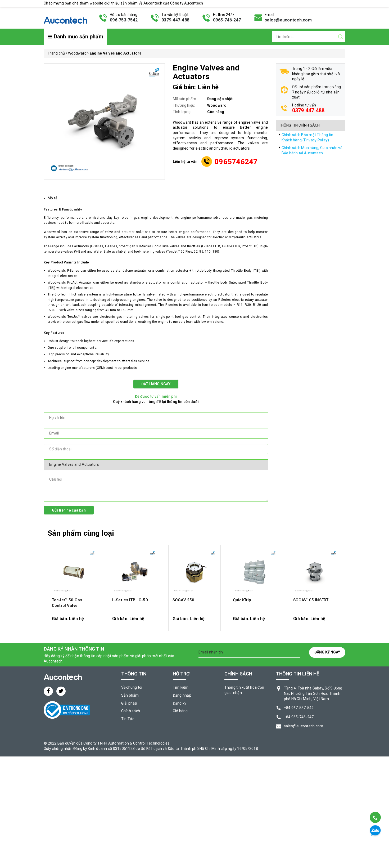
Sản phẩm (130, 695)
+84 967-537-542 (299, 708)
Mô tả (52, 198)
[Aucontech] (65, 17)
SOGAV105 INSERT (310, 600)
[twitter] (61, 691)
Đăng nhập (182, 695)
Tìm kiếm (181, 687)
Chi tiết (74, 621)
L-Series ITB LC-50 (130, 600)
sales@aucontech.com (288, 20)
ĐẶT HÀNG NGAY (155, 384)
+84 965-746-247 (299, 717)
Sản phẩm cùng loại (81, 533)
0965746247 (236, 161)
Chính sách (130, 711)
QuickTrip (242, 600)
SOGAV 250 (183, 600)
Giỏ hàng (180, 711)
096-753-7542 (124, 20)
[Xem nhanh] (74, 572)
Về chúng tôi (131, 687)
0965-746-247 (227, 20)
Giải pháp (129, 703)
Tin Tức (127, 719)
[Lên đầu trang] (375, 804)
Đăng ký (180, 703)
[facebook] (48, 691)
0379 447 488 (308, 110)
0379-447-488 (175, 20)
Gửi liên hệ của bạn (69, 510)
